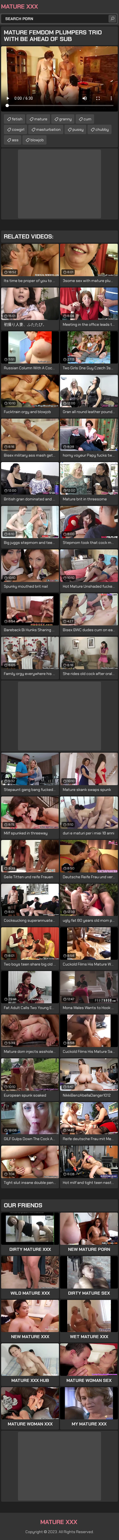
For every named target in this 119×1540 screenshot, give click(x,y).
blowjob (37, 139)
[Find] (112, 19)
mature (40, 118)
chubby (102, 129)
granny (65, 118)
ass (15, 139)
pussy (78, 129)
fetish (17, 118)
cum (87, 118)
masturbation (48, 129)
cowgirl (18, 129)
